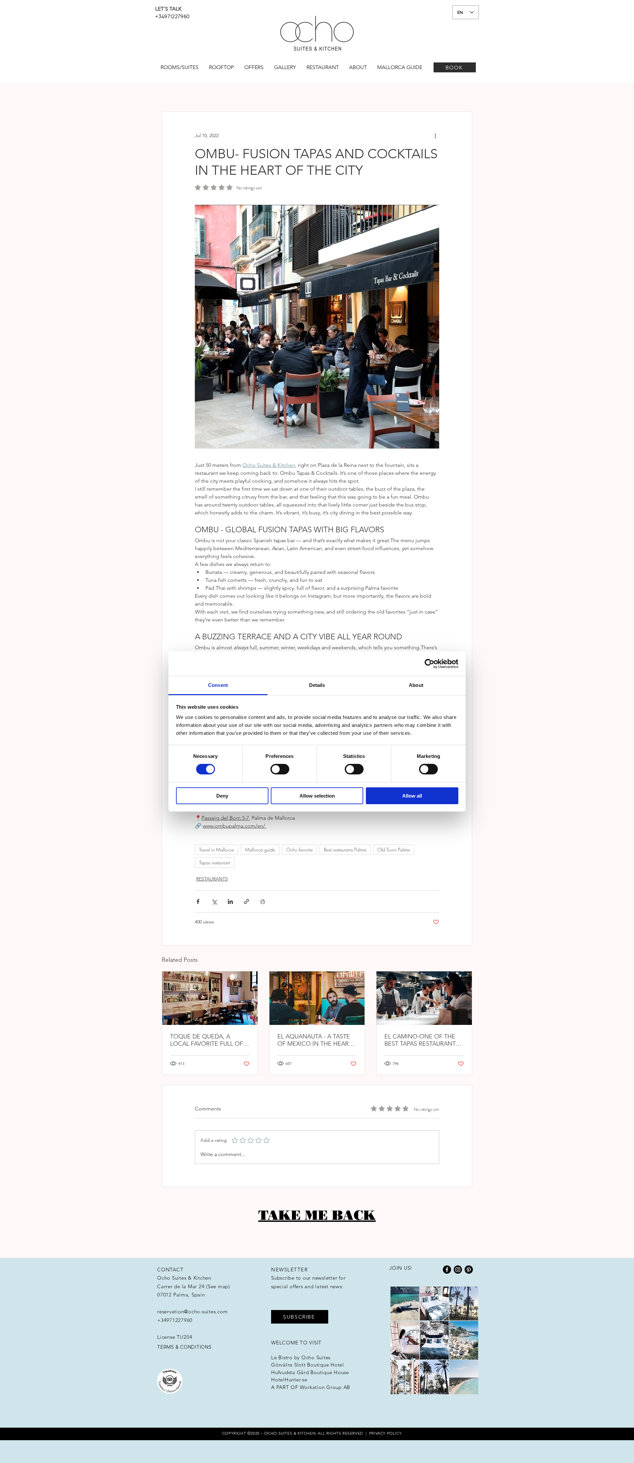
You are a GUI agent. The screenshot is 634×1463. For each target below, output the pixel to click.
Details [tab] (317, 685)
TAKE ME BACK (317, 1215)
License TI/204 (175, 1337)
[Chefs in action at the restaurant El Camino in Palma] (424, 998)
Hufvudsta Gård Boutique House (310, 1372)
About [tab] (416, 685)
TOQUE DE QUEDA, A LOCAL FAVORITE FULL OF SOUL (206, 1040)
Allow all (412, 796)
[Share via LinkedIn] (230, 901)
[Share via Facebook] (198, 901)
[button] (299, 1317)
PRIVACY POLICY (385, 1433)
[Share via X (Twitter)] (214, 901)
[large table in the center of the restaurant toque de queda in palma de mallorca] (210, 998)
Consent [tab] (218, 685)
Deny (222, 796)
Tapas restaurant (214, 862)
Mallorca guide (260, 849)
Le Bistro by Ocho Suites (301, 1357)
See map (218, 1286)
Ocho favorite (299, 849)
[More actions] (435, 135)
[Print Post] (263, 901)
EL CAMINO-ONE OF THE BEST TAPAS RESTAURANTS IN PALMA (421, 1040)
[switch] (279, 769)
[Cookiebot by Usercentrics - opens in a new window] (429, 663)
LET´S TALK (168, 9)
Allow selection (317, 796)
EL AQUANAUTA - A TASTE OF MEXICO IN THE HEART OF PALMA (314, 1040)
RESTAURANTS (212, 879)
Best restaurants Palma (345, 849)
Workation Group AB (325, 1387)
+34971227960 (172, 16)
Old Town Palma (393, 849)
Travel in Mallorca (216, 849)
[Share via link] (246, 901)
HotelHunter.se (289, 1379)
